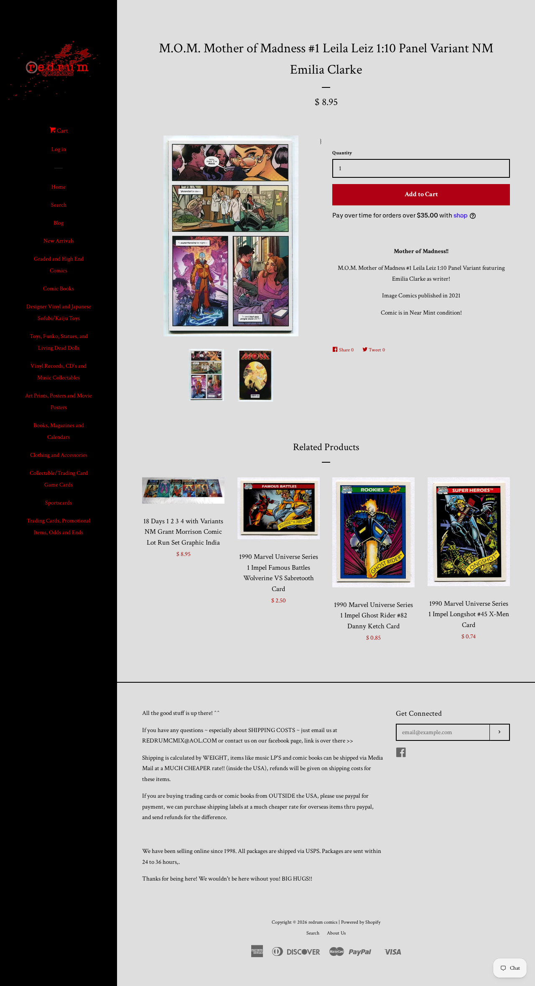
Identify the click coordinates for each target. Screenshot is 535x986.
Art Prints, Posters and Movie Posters (58, 401)
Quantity (342, 153)
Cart (62, 131)
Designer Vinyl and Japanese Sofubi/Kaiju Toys (58, 312)
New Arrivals (58, 241)
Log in (58, 149)
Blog (59, 223)
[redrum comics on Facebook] (401, 754)
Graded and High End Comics (59, 264)
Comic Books (58, 288)
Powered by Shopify (360, 922)
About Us (336, 933)
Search (58, 205)
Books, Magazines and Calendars (58, 431)
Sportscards (58, 503)
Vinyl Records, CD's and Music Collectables (59, 372)
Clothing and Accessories (58, 455)
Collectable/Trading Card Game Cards (59, 479)
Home (58, 187)
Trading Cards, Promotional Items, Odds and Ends (58, 526)
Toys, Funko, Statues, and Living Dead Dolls (59, 342)
